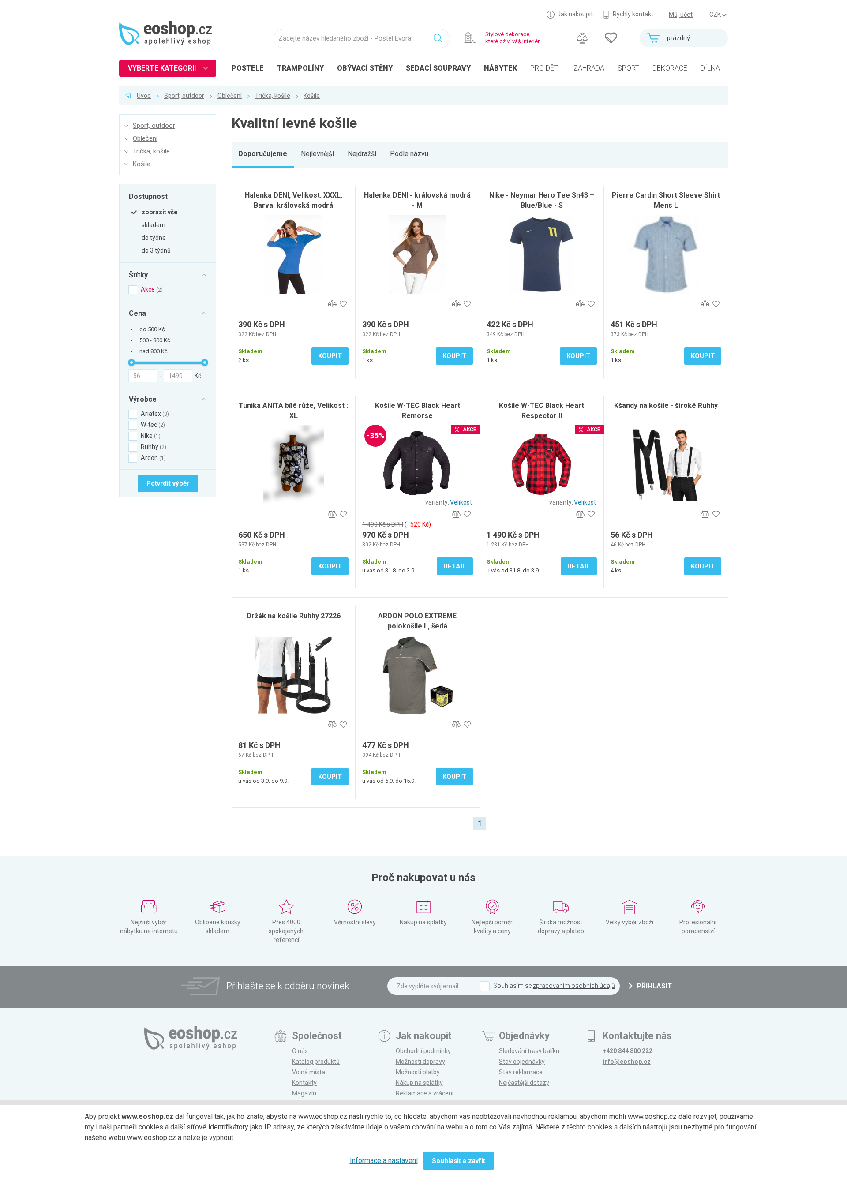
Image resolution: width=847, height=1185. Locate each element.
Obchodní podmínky (423, 1050)
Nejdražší (362, 154)
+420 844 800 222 (627, 1050)
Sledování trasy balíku (529, 1050)
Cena (137, 313)
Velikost (461, 502)
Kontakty (304, 1082)
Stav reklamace (521, 1072)
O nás (300, 1050)
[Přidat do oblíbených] (343, 304)
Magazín (304, 1093)
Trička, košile (272, 95)
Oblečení (229, 95)
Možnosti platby (418, 1072)
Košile (312, 95)
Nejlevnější (317, 154)
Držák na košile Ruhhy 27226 (294, 616)
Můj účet (681, 14)
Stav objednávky (522, 1061)
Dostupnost (148, 196)
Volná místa (308, 1072)
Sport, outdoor (184, 95)
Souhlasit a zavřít (458, 1161)
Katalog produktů (316, 1061)
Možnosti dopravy (420, 1061)
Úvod (144, 95)
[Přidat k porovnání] (331, 304)
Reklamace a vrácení (424, 1093)
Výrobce (143, 399)
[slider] (131, 362)
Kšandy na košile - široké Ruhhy (666, 405)
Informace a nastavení (384, 1160)
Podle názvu (409, 154)
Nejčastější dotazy (524, 1082)
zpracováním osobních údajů (574, 985)
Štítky (138, 275)
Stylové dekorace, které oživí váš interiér (512, 38)
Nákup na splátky (419, 1082)
